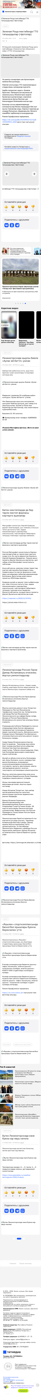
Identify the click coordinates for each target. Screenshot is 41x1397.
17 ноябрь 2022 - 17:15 (9, 937)
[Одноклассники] (12, 225)
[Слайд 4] (22, 306)
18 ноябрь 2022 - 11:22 (9, 38)
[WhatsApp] (22, 480)
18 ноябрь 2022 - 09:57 (9, 368)
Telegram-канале (23, 136)
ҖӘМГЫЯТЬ (7, 356)
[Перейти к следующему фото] (34, 174)
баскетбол (6, 1048)
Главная (13, 1267)
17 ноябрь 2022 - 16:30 (9, 1146)
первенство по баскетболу (22, 1048)
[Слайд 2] (18, 306)
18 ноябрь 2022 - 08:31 (9, 523)
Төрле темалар (25, 1267)
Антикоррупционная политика (10, 1381)
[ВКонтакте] (6, 225)
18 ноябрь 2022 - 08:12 (9, 683)
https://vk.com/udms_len (12, 996)
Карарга (23, 1391)
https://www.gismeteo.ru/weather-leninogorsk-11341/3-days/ (16, 1180)
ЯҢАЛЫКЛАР (7, 668)
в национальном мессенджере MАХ (18, 147)
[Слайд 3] (20, 306)
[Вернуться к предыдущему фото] (6, 174)
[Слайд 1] (15, 306)
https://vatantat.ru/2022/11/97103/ (16, 602)
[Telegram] (17, 225)
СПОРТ (5, 26)
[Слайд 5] (25, 306)
